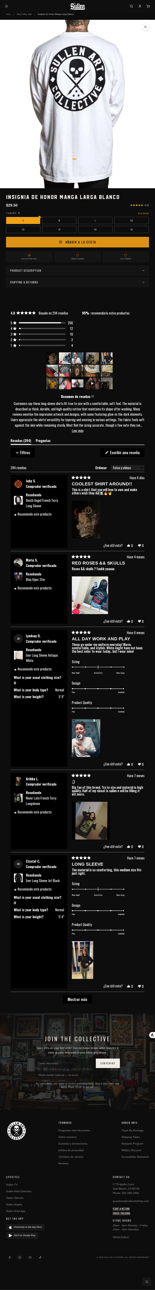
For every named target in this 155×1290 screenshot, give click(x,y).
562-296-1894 (130, 1192)
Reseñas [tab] (21, 441)
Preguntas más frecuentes (74, 1130)
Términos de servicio (70, 1156)
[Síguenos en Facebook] (9, 1257)
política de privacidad (71, 1150)
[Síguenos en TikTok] (40, 1257)
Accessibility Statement (135, 1156)
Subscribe (107, 1063)
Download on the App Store (28, 1227)
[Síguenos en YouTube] (30, 1257)
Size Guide (143, 213)
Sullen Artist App (15, 1211)
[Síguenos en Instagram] (19, 1257)
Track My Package (133, 1130)
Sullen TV (12, 1184)
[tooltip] (92, 396)
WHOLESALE (121, 1237)
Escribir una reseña (126, 453)
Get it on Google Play (25, 1235)
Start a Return (121, 1208)
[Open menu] (7, 6)
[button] (42, 322)
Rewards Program (132, 1143)
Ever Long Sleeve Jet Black (43, 880)
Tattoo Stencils (14, 1197)
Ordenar (101, 467)
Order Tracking (121, 1213)
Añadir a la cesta (80, 242)
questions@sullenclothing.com (131, 1201)
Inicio (8, 14)
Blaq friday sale (24, 14)
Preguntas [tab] (43, 441)
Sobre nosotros (67, 1137)
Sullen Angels (14, 1204)
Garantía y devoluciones (73, 1143)
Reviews (63, 1163)
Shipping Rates (131, 1137)
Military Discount (131, 1150)
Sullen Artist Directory (19, 1191)
